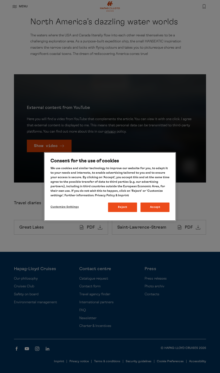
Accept (155, 207)
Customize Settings (64, 207)
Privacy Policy (105, 195)
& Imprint (122, 195)
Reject (122, 207)
